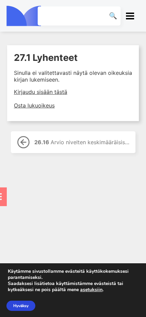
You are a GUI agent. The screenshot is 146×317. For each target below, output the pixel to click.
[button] (130, 16)
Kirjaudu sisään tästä (40, 91)
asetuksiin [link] (91, 289)
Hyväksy (21, 305)
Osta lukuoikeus (34, 105)
